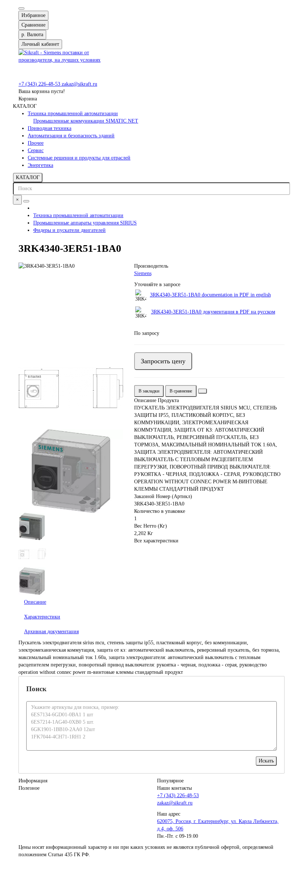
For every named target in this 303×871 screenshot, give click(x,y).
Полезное (29, 788)
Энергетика (40, 165)
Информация (32, 780)
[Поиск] (26, 201)
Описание (35, 602)
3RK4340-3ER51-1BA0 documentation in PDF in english (210, 295)
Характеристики (42, 617)
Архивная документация (51, 631)
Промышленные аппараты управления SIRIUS (85, 223)
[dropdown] (21, 8)
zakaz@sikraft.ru (79, 84)
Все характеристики (156, 540)
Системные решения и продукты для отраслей (79, 158)
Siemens (143, 273)
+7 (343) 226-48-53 (40, 84)
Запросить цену (163, 361)
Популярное (170, 780)
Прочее (36, 143)
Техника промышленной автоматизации (73, 113)
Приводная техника (49, 128)
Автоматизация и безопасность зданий (71, 135)
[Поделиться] (202, 391)
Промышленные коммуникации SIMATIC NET (85, 121)
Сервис (36, 150)
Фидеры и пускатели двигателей (69, 230)
